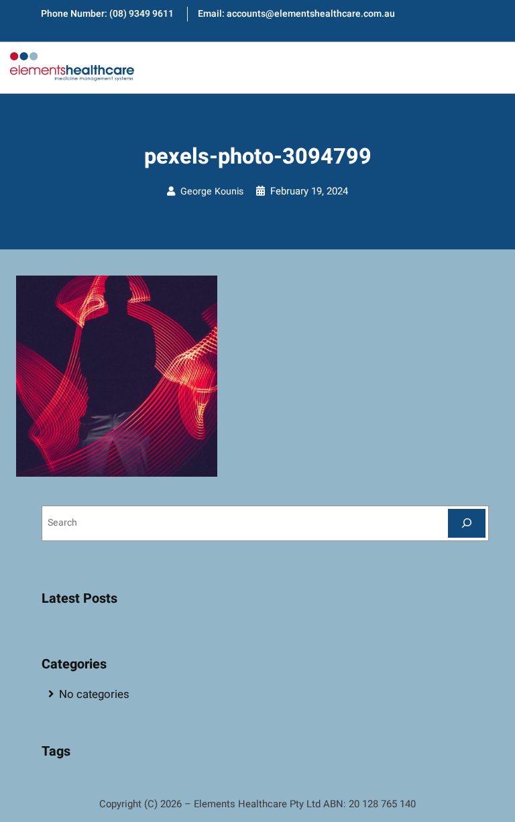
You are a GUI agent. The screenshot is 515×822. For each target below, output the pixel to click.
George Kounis (211, 191)
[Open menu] (491, 68)
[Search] (466, 523)
